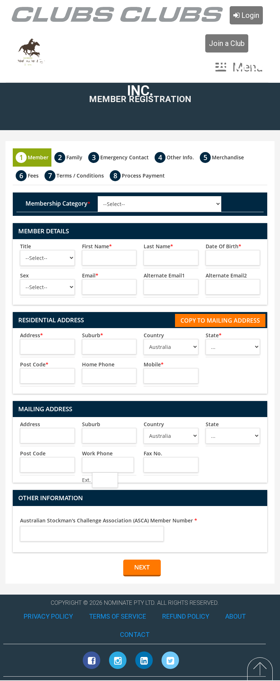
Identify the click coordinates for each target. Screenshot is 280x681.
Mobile (154, 364)
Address (31, 335)
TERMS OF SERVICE (117, 616)
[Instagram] (118, 660)
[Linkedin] (144, 660)
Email (90, 275)
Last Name (158, 246)
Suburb (92, 335)
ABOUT (235, 616)
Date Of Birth (223, 246)
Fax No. (153, 453)
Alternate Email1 (164, 275)
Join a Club (227, 43)
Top (260, 668)
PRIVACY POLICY (48, 616)
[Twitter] (170, 660)
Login (249, 15)
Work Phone (97, 453)
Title (25, 246)
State (214, 335)
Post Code (34, 364)
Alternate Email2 (226, 275)
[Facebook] (91, 660)
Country (154, 335)
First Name (97, 246)
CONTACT (134, 634)
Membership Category (58, 203)
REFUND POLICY (185, 616)
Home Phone (98, 364)
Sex (24, 275)
